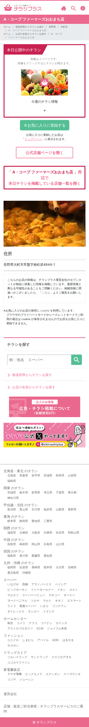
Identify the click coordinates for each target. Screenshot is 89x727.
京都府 (23, 532)
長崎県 (36, 567)
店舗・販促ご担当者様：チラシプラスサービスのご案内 (43, 708)
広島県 (48, 544)
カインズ (61, 623)
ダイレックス (15, 611)
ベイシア (60, 584)
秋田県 (60, 475)
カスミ (73, 589)
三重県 (48, 521)
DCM (40, 628)
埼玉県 (48, 492)
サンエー (33, 611)
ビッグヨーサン (17, 589)
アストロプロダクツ (20, 628)
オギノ (59, 600)
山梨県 (60, 509)
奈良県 (60, 532)
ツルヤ (35, 600)
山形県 (72, 475)
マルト (47, 600)
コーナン (46, 623)
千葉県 (60, 492)
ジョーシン (26, 679)
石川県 (36, 509)
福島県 (11, 481)
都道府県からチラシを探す (29, 26)
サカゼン (13, 645)
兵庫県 (48, 532)
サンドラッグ (39, 657)
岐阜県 (11, 521)
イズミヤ (48, 611)
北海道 (11, 475)
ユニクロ (13, 640)
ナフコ (33, 623)
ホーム (7, 26)
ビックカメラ (33, 674)
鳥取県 (11, 544)
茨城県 (11, 492)
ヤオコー (54, 595)
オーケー (69, 595)
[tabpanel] (44, 88)
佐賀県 (23, 567)
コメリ (21, 623)
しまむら (28, 640)
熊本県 (48, 567)
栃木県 (23, 492)
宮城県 (48, 475)
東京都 (72, 492)
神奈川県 (13, 498)
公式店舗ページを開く (45, 152)
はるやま (68, 640)
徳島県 (11, 555)
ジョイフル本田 (57, 628)
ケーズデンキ (72, 674)
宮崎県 (72, 567)
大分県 (60, 567)
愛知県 (36, 521)
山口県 (60, 544)
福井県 (48, 509)
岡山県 (36, 544)
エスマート (74, 600)
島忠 (10, 623)
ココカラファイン (18, 662)
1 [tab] (44, 110)
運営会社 (10, 694)
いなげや (13, 584)
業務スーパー (28, 606)
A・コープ (56, 33)
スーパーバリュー (33, 595)
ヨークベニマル (17, 600)
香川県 (23, 555)
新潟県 (11, 509)
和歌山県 (73, 532)
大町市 (64, 26)
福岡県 (11, 567)
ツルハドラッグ (17, 657)
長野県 (52, 26)
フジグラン (59, 606)
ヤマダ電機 (14, 674)
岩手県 (36, 475)
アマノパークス (42, 584)
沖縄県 (26, 572)
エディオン (53, 674)
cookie (44, 310)
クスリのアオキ (61, 657)
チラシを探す (76, 360)
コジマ (11, 679)
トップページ (33, 139)
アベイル (43, 640)
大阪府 (36, 532)
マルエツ (13, 595)
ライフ (11, 606)
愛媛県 (36, 555)
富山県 (23, 509)
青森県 (23, 475)
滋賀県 (11, 532)
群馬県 (36, 492)
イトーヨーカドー (42, 589)
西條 (25, 584)
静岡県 (23, 521)
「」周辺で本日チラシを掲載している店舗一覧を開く (45, 178)
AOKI (55, 640)
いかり (44, 606)
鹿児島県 (13, 572)
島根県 (23, 544)
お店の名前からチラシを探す (30, 33)
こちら (46, 292)
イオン (61, 589)
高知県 (48, 555)
